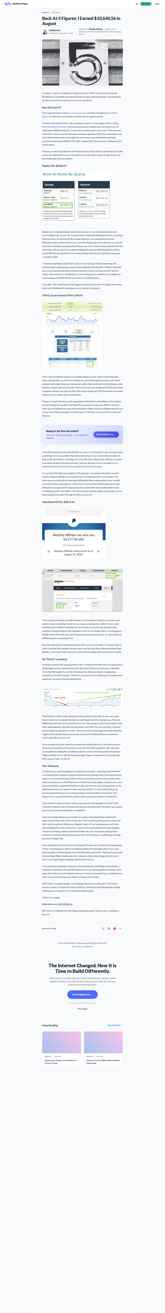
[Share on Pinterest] (114, 928)
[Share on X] (103, 928)
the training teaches (78, 113)
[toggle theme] (137, 4)
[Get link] (120, 928)
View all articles (115, 1025)
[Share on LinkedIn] (108, 928)
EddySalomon (55, 30)
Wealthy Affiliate (96, 29)
